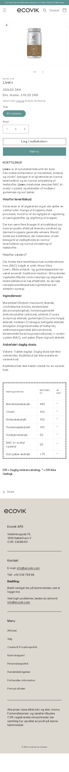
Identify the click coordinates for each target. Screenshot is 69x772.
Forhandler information (21, 680)
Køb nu (34, 151)
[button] (5, 10)
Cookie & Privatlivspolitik (22, 647)
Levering (20, 101)
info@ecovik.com (28, 568)
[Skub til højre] (43, 72)
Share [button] (10, 491)
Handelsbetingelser (19, 671)
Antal (6, 121)
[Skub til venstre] (26, 72)
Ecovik (31, 747)
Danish (54, 10)
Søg (9, 638)
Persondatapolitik (17, 663)
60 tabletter (14, 113)
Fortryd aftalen (16, 688)
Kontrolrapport (16, 655)
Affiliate (12, 630)
